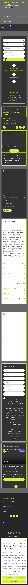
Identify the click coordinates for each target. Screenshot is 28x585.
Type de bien (6, 43)
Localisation (7, 48)
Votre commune (9, 386)
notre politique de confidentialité (10, 574)
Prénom (7, 370)
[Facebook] (11, 516)
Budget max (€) (8, 52)
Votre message (9, 394)
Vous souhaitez (7, 389)
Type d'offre (6, 39)
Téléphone (7, 382)
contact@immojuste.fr (14, 99)
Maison (9, 118)
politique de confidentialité (16, 433)
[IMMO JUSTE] (18, 27)
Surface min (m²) (8, 56)
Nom (6, 374)
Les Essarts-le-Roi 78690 (9, 120)
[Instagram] (17, 516)
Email (6, 378)
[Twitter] (14, 516)
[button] (14, 150)
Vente (4, 118)
